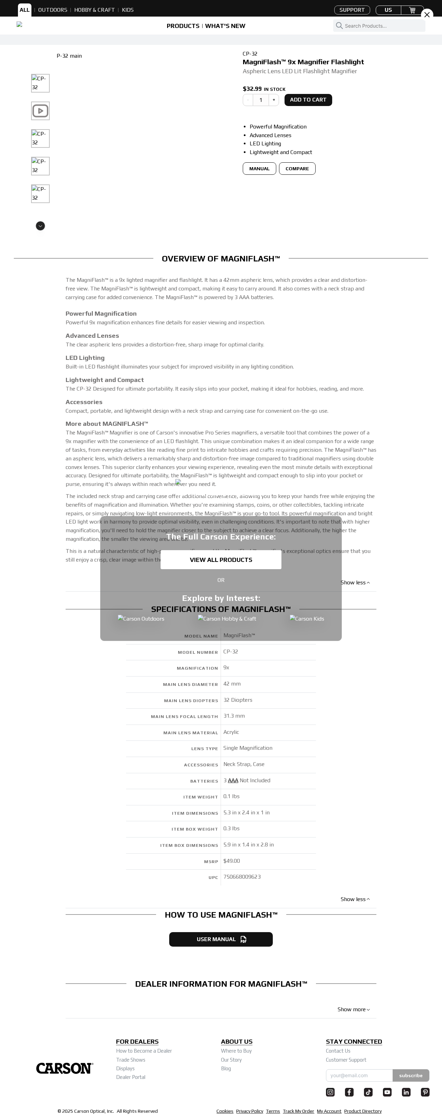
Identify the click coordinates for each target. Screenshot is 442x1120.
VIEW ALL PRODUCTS (221, 559)
